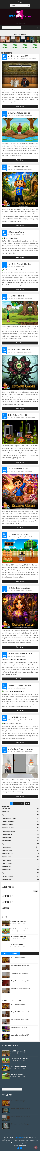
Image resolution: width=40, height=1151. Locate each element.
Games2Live (7, 837)
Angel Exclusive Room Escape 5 (20, 1019)
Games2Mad (7, 840)
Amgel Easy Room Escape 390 (20, 988)
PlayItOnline (8, 863)
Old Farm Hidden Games (15, 232)
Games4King (28, 169)
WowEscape (28, 115)
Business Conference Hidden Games (19, 653)
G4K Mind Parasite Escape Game (18, 349)
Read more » (20, 106)
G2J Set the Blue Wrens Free (17, 717)
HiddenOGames (8, 853)
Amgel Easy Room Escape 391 (20, 981)
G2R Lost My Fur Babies (15, 295)
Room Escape (8, 869)
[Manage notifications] (35, 1147)
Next (27, 803)
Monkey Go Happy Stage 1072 (20, 1035)
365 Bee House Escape (18, 957)
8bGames (6, 811)
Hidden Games (20, 234)
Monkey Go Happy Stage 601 (17, 415)
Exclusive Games (9, 828)
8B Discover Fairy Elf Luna (19, 1027)
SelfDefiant (7, 873)
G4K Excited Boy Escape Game (17, 166)
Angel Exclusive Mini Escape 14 (20, 1116)
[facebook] (18, 1)
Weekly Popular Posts (10, 954)
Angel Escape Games (10, 818)
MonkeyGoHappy (30, 417)
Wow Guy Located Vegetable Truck (19, 112)
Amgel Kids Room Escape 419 (20, 973)
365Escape (7, 808)
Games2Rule (28, 298)
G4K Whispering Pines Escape (20, 1124)
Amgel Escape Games (22, 58)
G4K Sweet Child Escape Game (17, 468)
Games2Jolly (28, 537)
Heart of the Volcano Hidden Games (19, 263)
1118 (21, 803)
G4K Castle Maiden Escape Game (18, 587)
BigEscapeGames (9, 821)
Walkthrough (8, 876)
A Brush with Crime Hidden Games (19, 685)
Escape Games (33, 58)
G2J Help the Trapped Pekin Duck (18, 534)
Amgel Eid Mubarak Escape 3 (20, 965)
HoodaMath (7, 857)
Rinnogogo (7, 866)
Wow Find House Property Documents (20, 749)
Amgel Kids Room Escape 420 (17, 56)
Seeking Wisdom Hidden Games (20, 1108)
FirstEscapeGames (9, 831)
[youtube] (21, 1)
